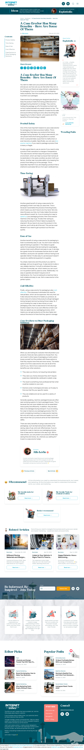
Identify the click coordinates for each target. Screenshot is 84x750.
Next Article (51, 471)
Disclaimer (49, 713)
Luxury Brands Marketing (69, 123)
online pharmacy (17, 747)
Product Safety (10, 40)
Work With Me (50, 710)
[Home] (11, 3)
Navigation (49, 716)
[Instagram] (63, 3)
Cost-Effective (10, 49)
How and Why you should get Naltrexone (21, 745)
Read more (28, 498)
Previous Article (29, 471)
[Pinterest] (68, 3)
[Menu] (77, 3)
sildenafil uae (56, 747)
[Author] (48, 452)
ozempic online (78, 747)
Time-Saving (9, 43)
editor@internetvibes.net (67, 710)
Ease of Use (9, 46)
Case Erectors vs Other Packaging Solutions (11, 54)
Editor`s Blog (50, 719)
